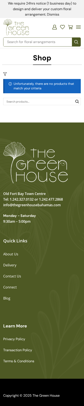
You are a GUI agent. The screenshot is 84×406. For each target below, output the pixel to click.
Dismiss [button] (53, 14)
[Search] (76, 42)
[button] (54, 27)
